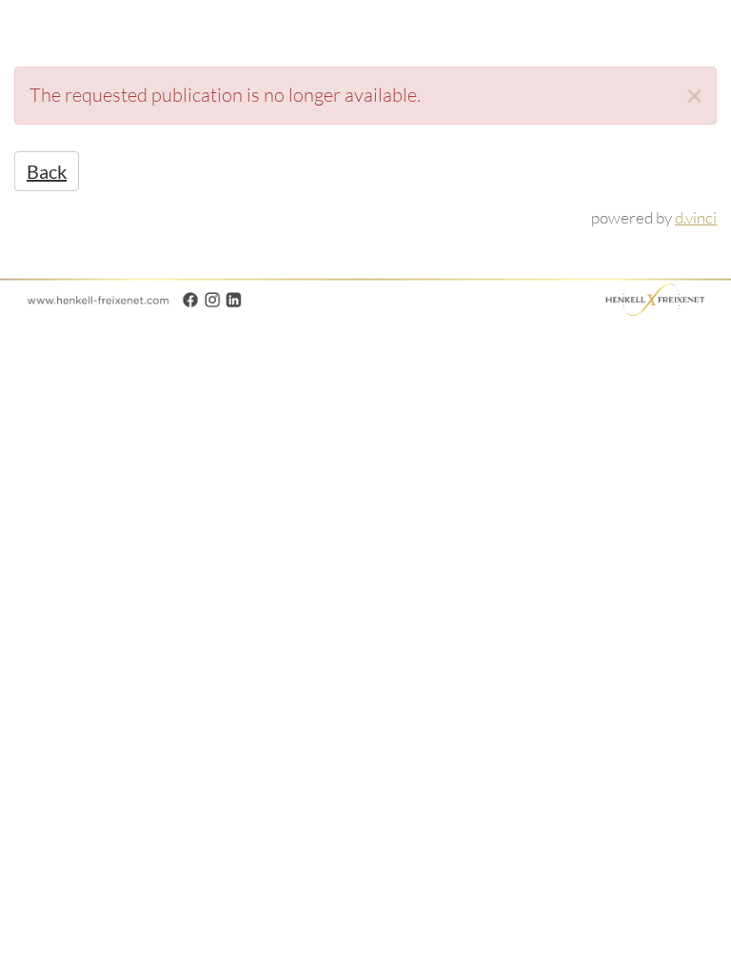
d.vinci (696, 217)
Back (47, 171)
